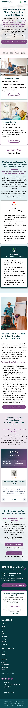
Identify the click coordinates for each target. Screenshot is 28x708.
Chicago (4, 659)
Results (3, 641)
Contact (4, 644)
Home (3, 623)
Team (3, 629)
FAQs (3, 634)
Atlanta (3, 662)
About (3, 626)
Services (4, 636)
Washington (5, 664)
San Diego (4, 667)
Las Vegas (4, 657)
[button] (14, 42)
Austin (3, 652)
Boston (3, 654)
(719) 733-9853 (15, 606)
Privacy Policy (14, 703)
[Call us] (20, 2)
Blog (2, 631)
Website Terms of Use (16, 705)
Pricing (3, 639)
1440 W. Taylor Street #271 (12, 684)
